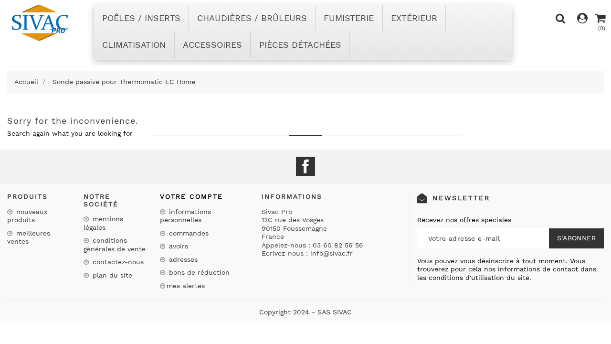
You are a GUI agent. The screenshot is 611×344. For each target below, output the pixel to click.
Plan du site (111, 275)
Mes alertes (186, 286)
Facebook (305, 166)
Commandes (188, 233)
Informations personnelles (185, 216)
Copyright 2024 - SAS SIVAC (305, 312)
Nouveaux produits (27, 216)
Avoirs (177, 246)
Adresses (182, 259)
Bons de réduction (198, 272)
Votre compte (191, 196)
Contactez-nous (117, 262)
